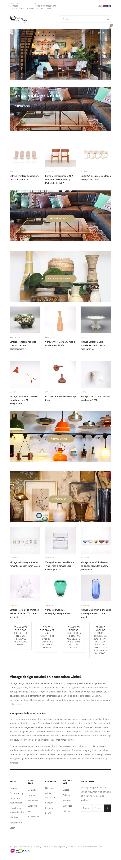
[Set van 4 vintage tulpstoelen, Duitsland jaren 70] (25, 153)
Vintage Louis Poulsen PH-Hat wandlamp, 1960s (95, 398)
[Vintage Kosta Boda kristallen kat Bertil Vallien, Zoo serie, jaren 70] (25, 587)
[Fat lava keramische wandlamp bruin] (60, 374)
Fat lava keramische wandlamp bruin (60, 398)
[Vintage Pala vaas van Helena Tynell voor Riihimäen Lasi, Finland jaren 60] (60, 540)
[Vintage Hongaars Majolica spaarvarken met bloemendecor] (25, 319)
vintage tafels (22, 105)
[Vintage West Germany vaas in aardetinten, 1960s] (60, 319)
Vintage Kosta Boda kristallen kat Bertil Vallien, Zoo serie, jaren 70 (24, 613)
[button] (56, 125)
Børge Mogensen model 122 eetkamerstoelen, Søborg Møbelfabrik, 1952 (59, 179)
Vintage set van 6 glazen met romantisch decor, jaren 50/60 (25, 564)
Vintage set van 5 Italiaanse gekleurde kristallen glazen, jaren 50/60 (94, 566)
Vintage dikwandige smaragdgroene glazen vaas (59, 611)
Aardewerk (15, 337)
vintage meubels (59, 218)
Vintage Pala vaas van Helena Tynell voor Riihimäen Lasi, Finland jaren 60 (59, 566)
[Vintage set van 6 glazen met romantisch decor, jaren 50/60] (25, 540)
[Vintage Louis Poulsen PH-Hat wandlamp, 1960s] (96, 374)
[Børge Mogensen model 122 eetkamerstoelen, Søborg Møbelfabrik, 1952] (60, 153)
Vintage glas (59, 499)
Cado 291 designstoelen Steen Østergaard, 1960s (96, 177)
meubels (13, 171)
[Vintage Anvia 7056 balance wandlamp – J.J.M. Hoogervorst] (25, 374)
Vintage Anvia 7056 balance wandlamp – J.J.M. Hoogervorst (23, 400)
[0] (110, 27)
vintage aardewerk (59, 278)
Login (100, 6)
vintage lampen (59, 438)
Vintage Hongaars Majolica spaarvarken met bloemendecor (23, 345)
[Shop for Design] (19, 18)
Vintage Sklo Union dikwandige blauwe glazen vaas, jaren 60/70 (96, 613)
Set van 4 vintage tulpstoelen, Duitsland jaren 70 (24, 177)
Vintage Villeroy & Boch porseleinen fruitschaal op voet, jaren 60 (93, 345)
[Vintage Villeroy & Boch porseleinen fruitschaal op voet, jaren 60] (96, 319)
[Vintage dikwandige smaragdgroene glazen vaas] (60, 587)
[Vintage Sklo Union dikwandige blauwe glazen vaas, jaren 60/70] (96, 587)
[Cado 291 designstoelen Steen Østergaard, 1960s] (96, 153)
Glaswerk (14, 558)
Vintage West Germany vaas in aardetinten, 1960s (60, 343)
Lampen (13, 392)
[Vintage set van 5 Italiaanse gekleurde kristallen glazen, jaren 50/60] (96, 540)
